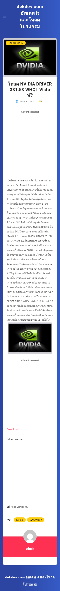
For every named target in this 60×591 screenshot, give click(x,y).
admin (30, 548)
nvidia (19, 519)
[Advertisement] (30, 144)
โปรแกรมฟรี (36, 519)
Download (12, 429)
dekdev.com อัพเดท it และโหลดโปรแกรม (30, 16)
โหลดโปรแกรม (15, 43)
